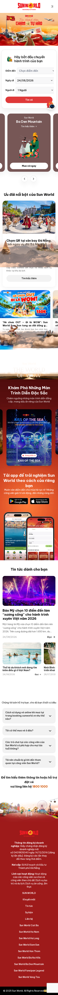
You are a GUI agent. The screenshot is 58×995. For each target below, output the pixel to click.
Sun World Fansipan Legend (29, 970)
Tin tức (29, 906)
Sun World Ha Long (29, 938)
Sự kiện (29, 912)
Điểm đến (10, 70)
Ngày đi (9, 80)
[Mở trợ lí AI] (50, 105)
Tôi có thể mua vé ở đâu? (19, 730)
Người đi (9, 90)
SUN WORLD (29, 893)
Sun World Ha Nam (29, 931)
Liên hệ (29, 918)
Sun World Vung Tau (29, 977)
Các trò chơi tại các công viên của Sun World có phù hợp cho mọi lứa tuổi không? (24, 745)
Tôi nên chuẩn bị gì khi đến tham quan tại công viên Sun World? (23, 761)
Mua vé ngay (29, 165)
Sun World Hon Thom (29, 951)
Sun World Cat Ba (29, 925)
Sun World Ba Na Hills (29, 957)
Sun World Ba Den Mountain (29, 964)
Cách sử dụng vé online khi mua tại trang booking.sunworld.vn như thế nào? (25, 715)
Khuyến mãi (29, 899)
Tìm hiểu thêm (28, 278)
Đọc (49, 637)
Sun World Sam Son (29, 944)
